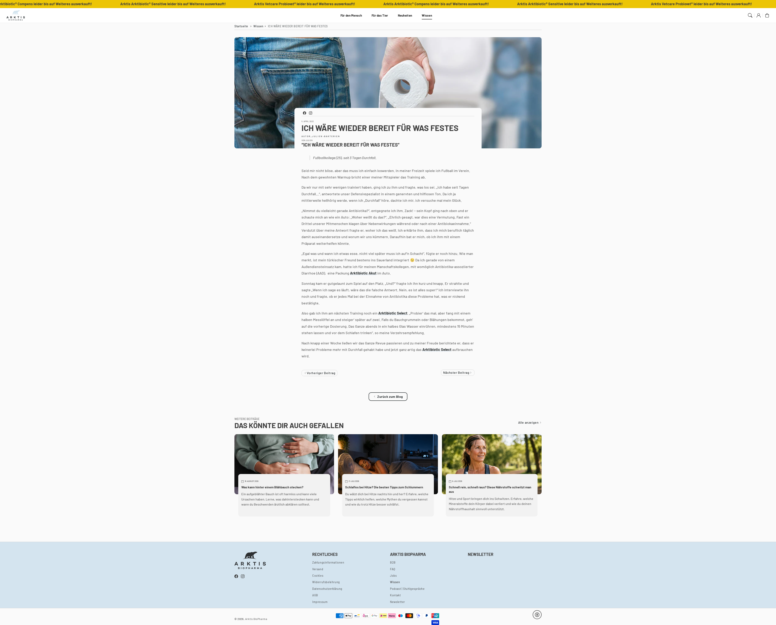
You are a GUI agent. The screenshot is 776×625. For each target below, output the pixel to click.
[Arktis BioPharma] (15, 15)
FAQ (392, 569)
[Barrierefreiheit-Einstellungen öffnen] (537, 614)
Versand (317, 569)
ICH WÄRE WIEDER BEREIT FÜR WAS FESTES (298, 26)
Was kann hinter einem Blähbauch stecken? (272, 487)
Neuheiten (405, 15)
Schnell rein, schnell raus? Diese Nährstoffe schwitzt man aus (490, 489)
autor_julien (312, 136)
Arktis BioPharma (256, 619)
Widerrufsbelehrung (326, 582)
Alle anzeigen (528, 422)
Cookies (317, 575)
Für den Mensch (351, 15)
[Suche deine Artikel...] (750, 15)
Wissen (427, 15)
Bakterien (332, 136)
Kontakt (395, 595)
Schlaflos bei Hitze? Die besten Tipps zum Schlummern (384, 487)
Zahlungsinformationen (328, 562)
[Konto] (758, 15)
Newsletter (397, 602)
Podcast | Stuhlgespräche (407, 588)
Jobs (393, 575)
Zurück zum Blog (390, 396)
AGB (315, 595)
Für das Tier (380, 15)
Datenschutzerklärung (327, 588)
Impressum (320, 602)
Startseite (241, 26)
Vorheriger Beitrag (320, 373)
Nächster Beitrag (456, 372)
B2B (393, 562)
